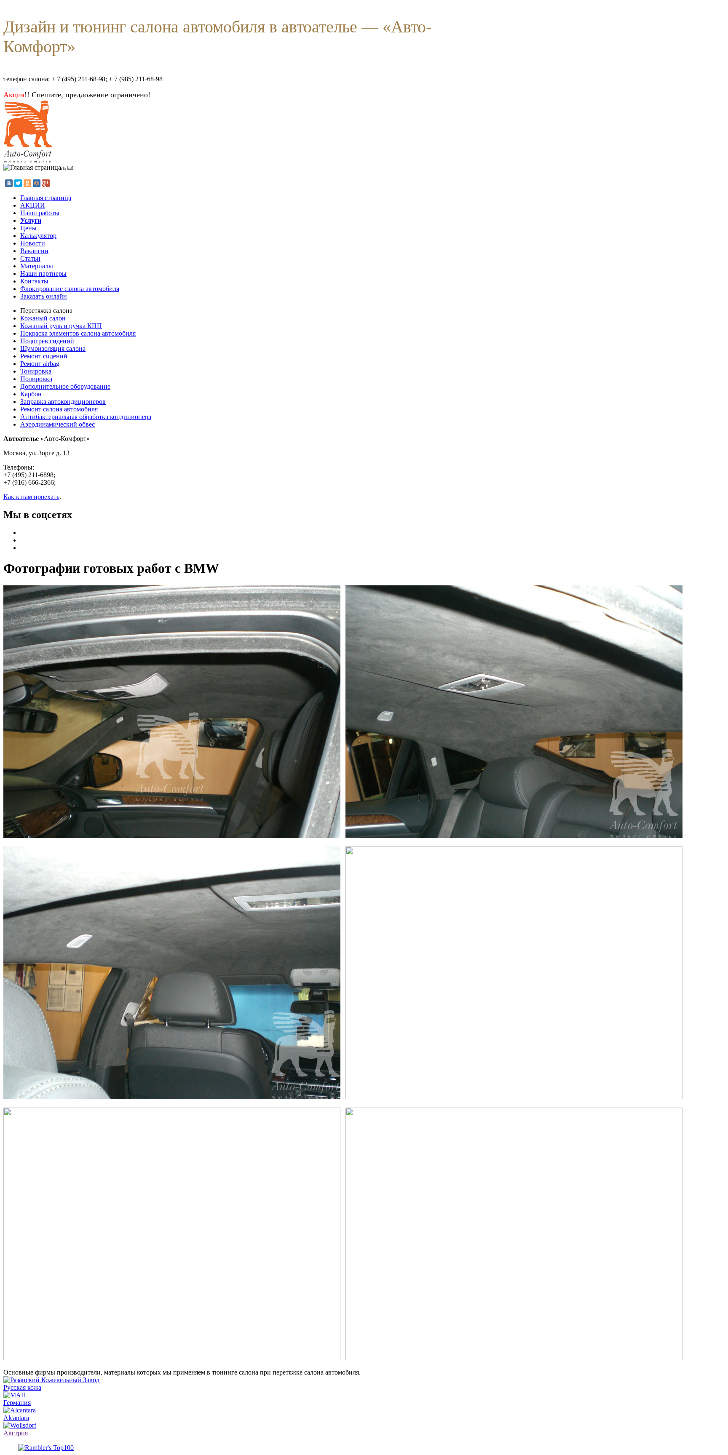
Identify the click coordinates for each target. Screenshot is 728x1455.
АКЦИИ (32, 205)
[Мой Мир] (36, 183)
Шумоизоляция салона (53, 348)
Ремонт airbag (39, 363)
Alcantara (16, 1417)
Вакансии (34, 250)
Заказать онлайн (43, 296)
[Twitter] (18, 183)
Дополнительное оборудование (65, 386)
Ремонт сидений (43, 356)
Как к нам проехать (31, 496)
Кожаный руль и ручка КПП (61, 325)
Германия (17, 1402)
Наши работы (39, 212)
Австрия (15, 1432)
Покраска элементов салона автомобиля (78, 333)
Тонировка (35, 371)
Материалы (36, 266)
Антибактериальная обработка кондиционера (85, 416)
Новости (32, 243)
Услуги (30, 220)
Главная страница (45, 197)
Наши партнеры (43, 273)
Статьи (30, 258)
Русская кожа (22, 1387)
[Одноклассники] (27, 183)
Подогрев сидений (47, 340)
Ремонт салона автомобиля (59, 409)
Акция (13, 95)
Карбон (31, 394)
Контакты (34, 281)
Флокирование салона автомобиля (69, 288)
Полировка (36, 378)
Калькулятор (38, 235)
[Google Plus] (46, 183)
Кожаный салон (43, 318)
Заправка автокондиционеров (63, 401)
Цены (28, 228)
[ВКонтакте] (9, 183)
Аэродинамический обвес (57, 424)
